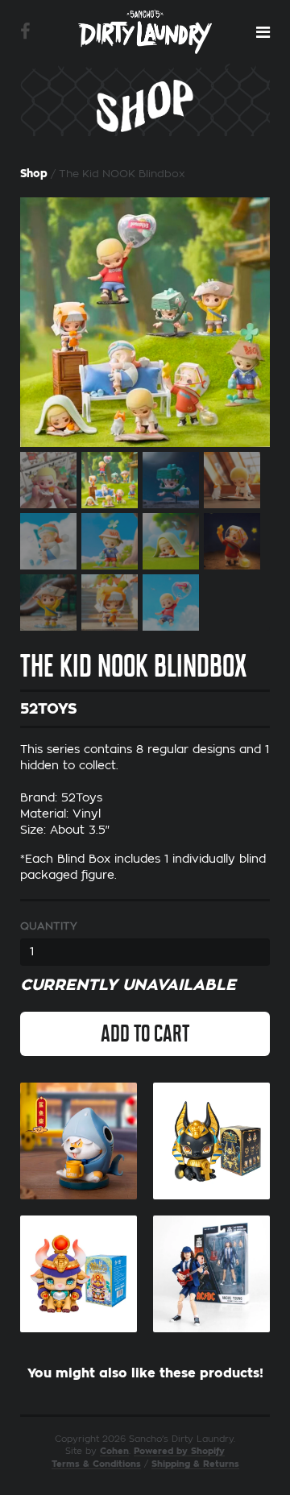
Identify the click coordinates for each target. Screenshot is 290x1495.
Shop (34, 173)
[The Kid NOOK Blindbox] (145, 322)
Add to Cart (145, 1033)
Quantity (48, 926)
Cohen (114, 1451)
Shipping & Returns (195, 1464)
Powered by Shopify (179, 1451)
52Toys (48, 709)
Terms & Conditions (96, 1464)
